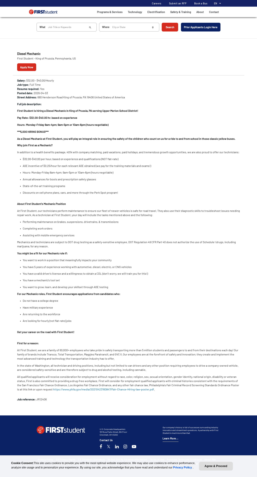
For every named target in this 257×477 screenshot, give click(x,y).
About (200, 11)
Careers (156, 3)
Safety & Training (180, 11)
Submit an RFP (178, 3)
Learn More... (171, 438)
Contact (214, 11)
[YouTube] (134, 446)
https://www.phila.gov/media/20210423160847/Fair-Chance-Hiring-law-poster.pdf (103, 389)
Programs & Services (110, 11)
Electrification (156, 11)
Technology (135, 11)
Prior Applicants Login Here (200, 27)
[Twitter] (108, 446)
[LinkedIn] (117, 446)
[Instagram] (125, 446)
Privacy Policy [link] (183, 467)
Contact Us (106, 440)
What (42, 27)
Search (170, 27)
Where (105, 27)
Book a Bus (201, 3)
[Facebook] (101, 446)
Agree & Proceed (216, 466)
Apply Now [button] (26, 67)
